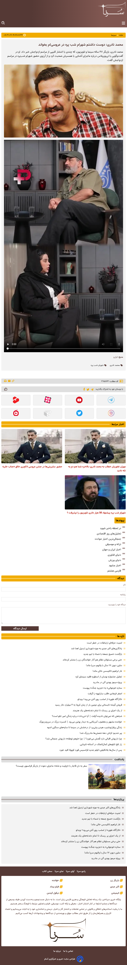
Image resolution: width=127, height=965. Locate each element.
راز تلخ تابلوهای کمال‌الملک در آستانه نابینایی (101, 744)
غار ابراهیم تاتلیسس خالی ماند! (107, 671)
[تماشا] (15, 400)
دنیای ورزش (114, 560)
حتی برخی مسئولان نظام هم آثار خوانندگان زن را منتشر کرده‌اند (92, 660)
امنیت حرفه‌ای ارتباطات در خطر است (104, 643)
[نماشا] (15, 414)
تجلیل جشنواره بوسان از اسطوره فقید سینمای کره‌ (99, 677)
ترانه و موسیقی (113, 544)
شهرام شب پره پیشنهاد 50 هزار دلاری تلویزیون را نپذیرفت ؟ (96, 513)
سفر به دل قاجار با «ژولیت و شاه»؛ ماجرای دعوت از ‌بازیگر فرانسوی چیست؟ (51, 766)
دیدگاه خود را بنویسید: (117, 604)
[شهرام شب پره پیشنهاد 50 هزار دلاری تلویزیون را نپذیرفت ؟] (95, 492)
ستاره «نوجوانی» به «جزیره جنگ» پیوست (102, 688)
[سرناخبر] (112, 9)
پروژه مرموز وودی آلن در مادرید (107, 682)
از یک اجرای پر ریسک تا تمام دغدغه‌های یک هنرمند (97, 710)
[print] (5, 381)
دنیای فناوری (114, 555)
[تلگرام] (91, 389)
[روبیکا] (47, 414)
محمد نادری (115, 365)
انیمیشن (115, 893)
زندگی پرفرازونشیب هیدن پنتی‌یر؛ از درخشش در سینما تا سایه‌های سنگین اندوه (84, 727)
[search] (3, 23)
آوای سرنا (70, 871)
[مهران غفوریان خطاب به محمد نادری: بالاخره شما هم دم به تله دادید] (95, 446)
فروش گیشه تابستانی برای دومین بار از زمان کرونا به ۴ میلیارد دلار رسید (88, 705)
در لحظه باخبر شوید (110, 528)
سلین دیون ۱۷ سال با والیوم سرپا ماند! (104, 665)
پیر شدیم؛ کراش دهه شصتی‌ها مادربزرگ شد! (101, 733)
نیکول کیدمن (53, 893)
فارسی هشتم (114, 571)
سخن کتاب (47, 871)
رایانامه (123, 594)
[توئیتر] (87, 389)
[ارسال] (9, 381)
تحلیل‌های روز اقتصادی (109, 534)
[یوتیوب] (79, 400)
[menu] (123, 23)
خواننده (55, 880)
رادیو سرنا (81, 871)
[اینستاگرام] (111, 414)
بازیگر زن (114, 880)
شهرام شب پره (97, 365)
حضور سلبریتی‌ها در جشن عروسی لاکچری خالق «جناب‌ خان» (32, 467)
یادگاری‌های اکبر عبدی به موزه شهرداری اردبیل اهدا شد (96, 648)
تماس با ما (68, 951)
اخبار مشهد (115, 565)
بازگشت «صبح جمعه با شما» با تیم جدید (102, 654)
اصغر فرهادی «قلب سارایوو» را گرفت (105, 693)
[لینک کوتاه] (13, 381)
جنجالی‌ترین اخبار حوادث (108, 539)
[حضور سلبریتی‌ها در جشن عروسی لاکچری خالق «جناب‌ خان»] (31, 446)
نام (124, 584)
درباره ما (57, 951)
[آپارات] (47, 400)
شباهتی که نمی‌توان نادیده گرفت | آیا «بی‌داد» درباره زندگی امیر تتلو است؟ (87, 716)
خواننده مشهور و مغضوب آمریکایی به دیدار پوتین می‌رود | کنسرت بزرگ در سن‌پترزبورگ (80, 722)
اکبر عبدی (114, 887)
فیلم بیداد (54, 887)
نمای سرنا (59, 871)
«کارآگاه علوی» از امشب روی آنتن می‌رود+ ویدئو (100, 699)
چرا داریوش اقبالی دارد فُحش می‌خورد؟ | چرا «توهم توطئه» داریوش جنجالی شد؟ (83, 739)
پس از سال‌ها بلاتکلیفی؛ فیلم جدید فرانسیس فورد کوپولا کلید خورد (90, 750)
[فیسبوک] (83, 389)
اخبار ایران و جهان (111, 549)
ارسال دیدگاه (20, 628)
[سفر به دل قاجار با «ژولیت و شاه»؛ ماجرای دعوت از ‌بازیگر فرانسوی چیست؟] (107, 776)
